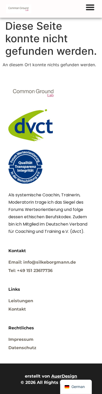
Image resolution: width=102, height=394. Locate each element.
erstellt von (51, 376)
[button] (90, 7)
